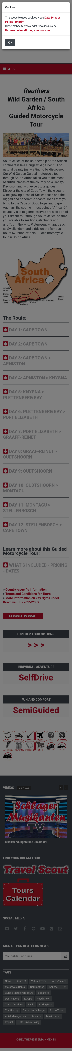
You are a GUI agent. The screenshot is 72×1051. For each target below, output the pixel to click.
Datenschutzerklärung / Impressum (27, 30)
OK (10, 42)
